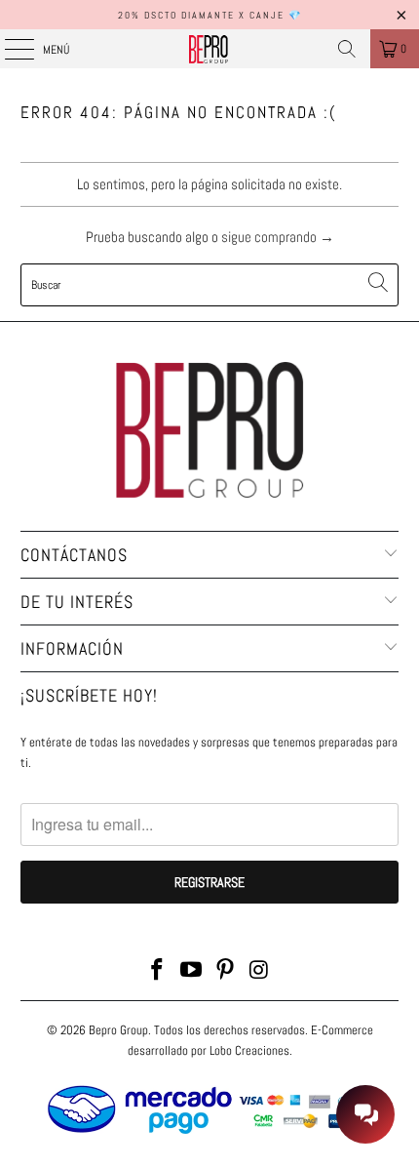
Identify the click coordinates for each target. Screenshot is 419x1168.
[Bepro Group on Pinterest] (226, 971)
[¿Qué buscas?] (346, 48)
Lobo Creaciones (249, 1050)
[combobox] (210, 284)
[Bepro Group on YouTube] (192, 971)
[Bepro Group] (210, 48)
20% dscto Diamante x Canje (201, 15)
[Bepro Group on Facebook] (157, 971)
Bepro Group (118, 1030)
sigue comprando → (277, 236)
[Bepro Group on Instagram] (259, 971)
